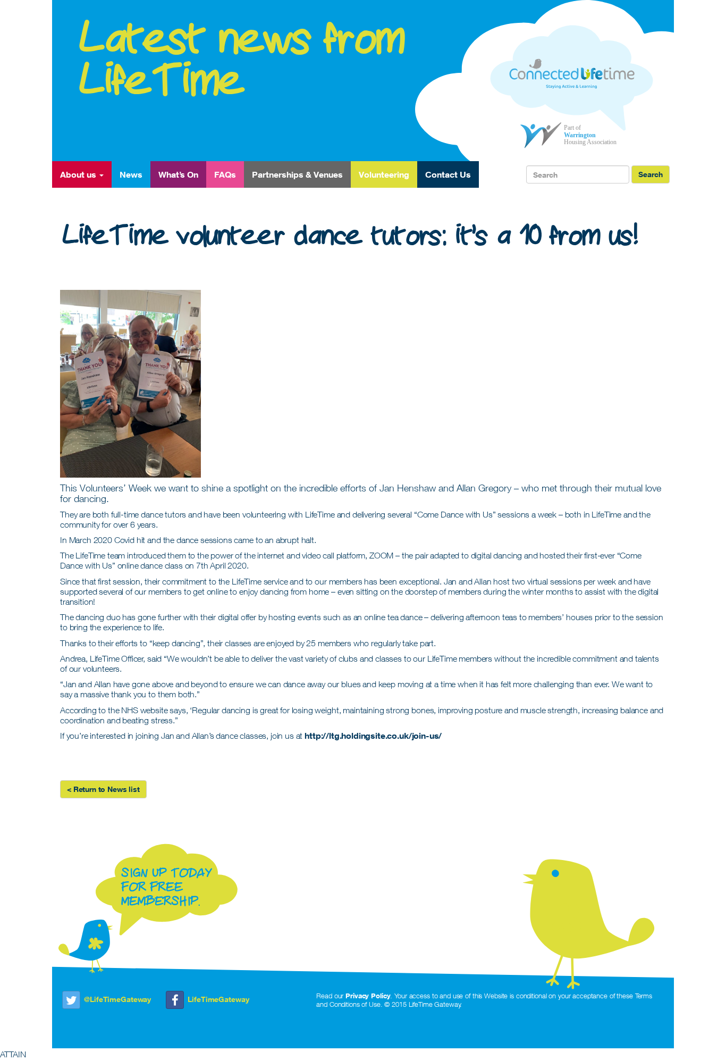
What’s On (178, 174)
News (131, 174)
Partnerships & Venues (297, 174)
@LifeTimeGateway (117, 999)
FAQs (225, 174)
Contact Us (448, 174)
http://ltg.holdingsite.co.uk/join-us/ (373, 735)
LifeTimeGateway (218, 999)
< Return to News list (103, 789)
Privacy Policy (367, 995)
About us (79, 174)
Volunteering (384, 174)
